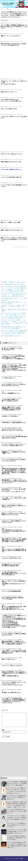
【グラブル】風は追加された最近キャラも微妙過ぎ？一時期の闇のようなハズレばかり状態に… (16, 837)
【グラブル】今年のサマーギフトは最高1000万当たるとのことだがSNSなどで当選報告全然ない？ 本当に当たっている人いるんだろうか (14, 332)
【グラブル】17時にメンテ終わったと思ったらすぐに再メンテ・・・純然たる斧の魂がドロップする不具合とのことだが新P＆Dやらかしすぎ (14, 295)
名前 (3, 730)
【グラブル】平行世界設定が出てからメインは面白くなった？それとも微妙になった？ (16, 811)
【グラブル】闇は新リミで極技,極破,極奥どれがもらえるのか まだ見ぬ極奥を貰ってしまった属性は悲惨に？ (17, 783)
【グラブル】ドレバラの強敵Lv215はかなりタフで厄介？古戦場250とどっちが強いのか (16, 797)
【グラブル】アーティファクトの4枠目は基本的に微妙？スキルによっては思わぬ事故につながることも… (16, 831)
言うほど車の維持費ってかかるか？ (11, 335)
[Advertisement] (14, 62)
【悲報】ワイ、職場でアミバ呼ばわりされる (13, 282)
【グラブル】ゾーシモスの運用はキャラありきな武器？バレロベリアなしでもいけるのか (16, 825)
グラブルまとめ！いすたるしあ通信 (15, 858)
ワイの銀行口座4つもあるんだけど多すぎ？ (13, 284)
